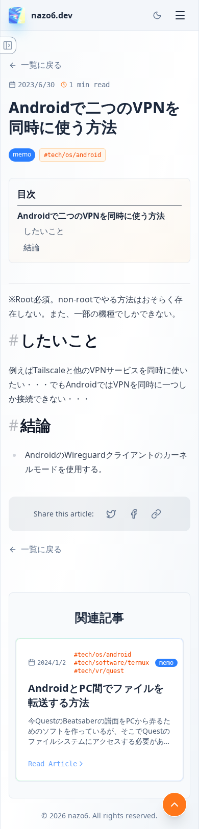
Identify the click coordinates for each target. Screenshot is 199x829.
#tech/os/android (72, 155)
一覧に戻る (41, 65)
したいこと (43, 231)
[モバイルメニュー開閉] (180, 15)
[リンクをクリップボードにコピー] (156, 514)
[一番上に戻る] (174, 804)
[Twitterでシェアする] (111, 514)
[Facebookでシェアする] (134, 514)
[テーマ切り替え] (157, 15)
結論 (31, 247)
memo (22, 154)
